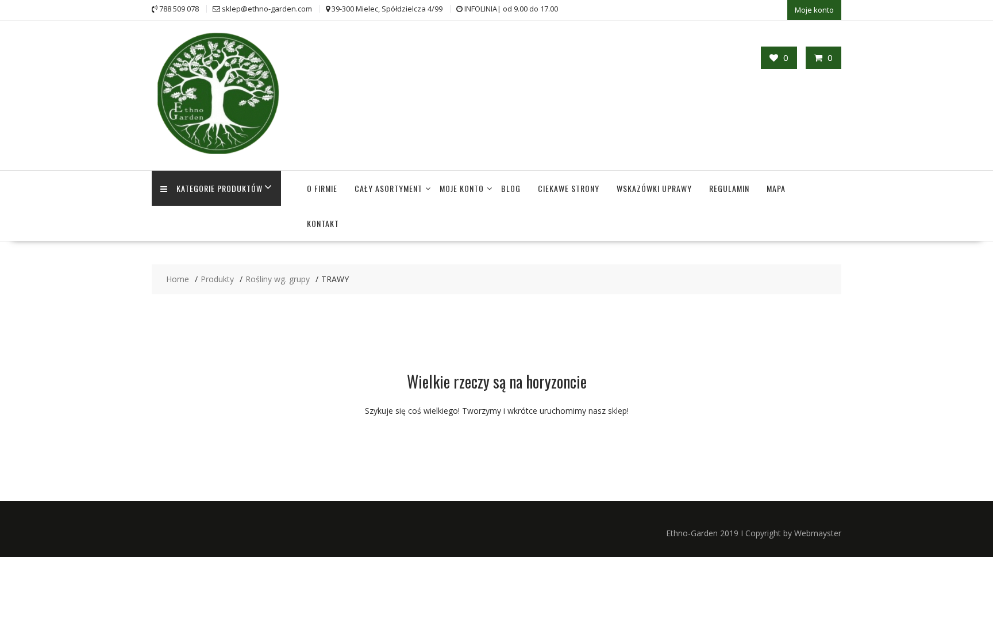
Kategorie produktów (219, 188)
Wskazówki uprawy (654, 188)
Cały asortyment (388, 188)
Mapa (776, 188)
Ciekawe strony (568, 188)
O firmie (322, 188)
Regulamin (729, 188)
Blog (511, 188)
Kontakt (323, 223)
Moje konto (814, 10)
